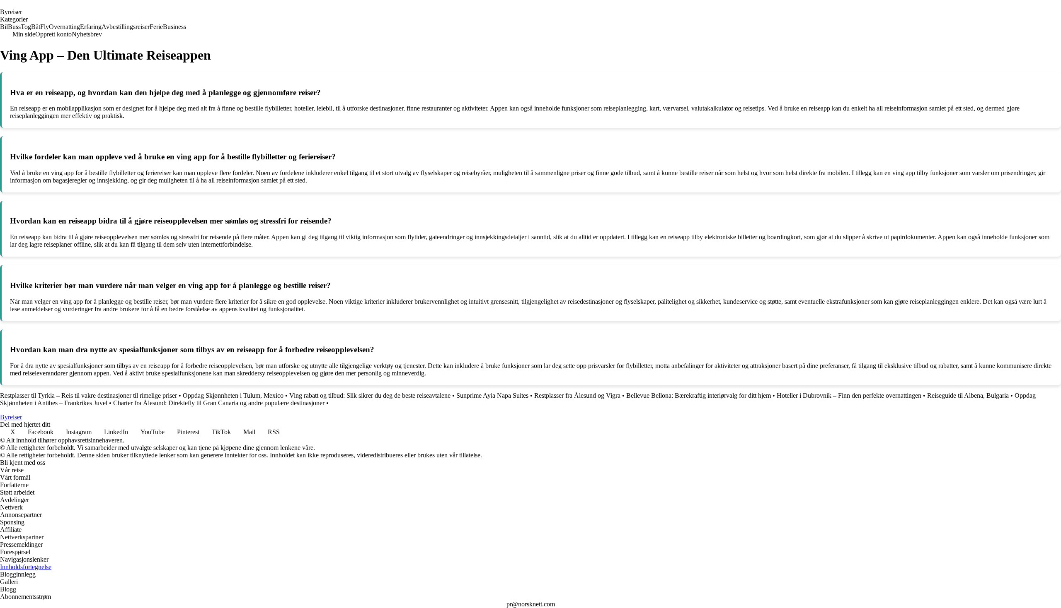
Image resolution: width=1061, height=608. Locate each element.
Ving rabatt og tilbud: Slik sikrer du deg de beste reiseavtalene (370, 395)
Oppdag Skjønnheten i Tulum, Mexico (233, 395)
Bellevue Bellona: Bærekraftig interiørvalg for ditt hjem (698, 395)
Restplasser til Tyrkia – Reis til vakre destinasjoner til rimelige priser (88, 395)
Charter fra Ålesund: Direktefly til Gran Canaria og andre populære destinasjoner (219, 402)
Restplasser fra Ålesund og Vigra (577, 395)
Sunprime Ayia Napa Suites (492, 395)
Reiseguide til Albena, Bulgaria (968, 395)
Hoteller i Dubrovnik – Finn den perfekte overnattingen (849, 395)
